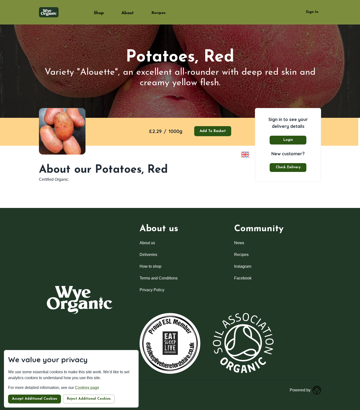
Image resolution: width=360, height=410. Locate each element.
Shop (99, 13)
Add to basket (213, 131)
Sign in (312, 12)
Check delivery (288, 167)
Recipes (158, 13)
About (127, 13)
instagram (242, 266)
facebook (243, 278)
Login (288, 140)
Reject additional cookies (89, 399)
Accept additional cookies (34, 399)
